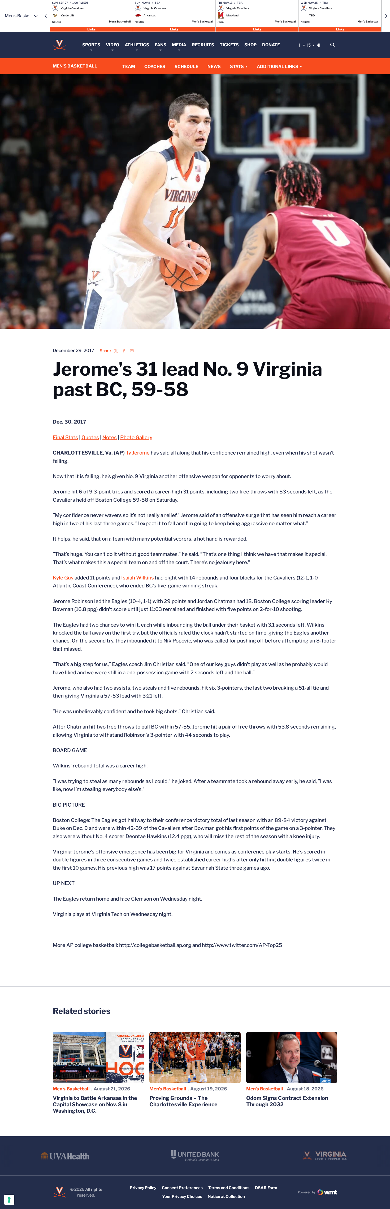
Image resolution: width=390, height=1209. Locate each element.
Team (128, 66)
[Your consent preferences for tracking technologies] (9, 1200)
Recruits (203, 44)
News (214, 66)
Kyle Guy (63, 578)
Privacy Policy (143, 1187)
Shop (250, 44)
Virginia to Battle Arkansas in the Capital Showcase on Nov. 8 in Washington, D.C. (95, 1104)
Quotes (90, 437)
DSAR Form (266, 1187)
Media (179, 44)
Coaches (154, 66)
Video (112, 44)
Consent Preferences (182, 1187)
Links (91, 29)
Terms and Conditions (228, 1187)
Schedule (186, 66)
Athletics (137, 44)
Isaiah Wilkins (137, 578)
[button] (46, 16)
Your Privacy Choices (182, 1196)
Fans (160, 44)
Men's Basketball (71, 1088)
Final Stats (65, 437)
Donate (271, 44)
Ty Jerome (138, 453)
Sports (91, 44)
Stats (237, 66)
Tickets (229, 44)
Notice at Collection (226, 1196)
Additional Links (277, 66)
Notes (109, 437)
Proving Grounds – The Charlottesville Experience (183, 1101)
